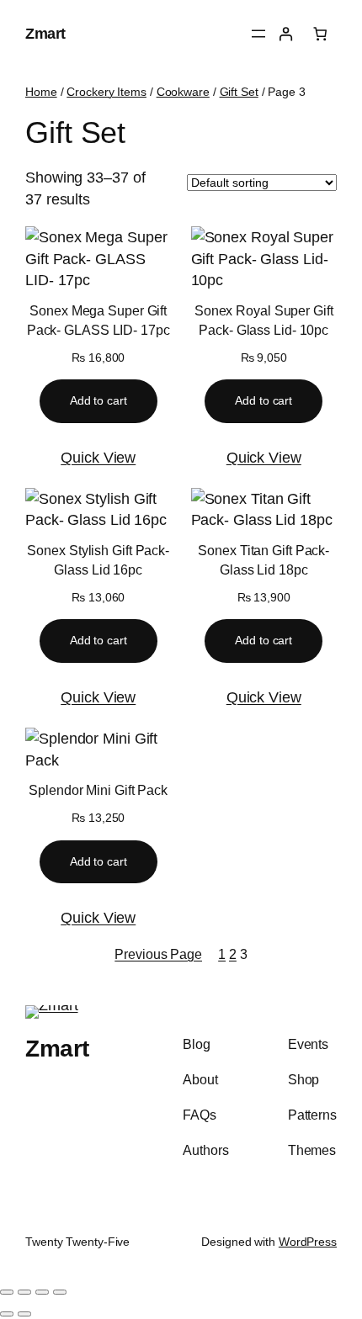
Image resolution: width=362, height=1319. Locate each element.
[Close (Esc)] (60, 1292)
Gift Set (239, 91)
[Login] (286, 34)
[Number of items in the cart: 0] (320, 34)
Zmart (45, 33)
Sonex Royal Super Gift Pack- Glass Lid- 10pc (263, 320)
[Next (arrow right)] (24, 1313)
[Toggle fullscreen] (24, 1292)
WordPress (308, 1241)
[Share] (42, 1292)
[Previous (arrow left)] (6, 1313)
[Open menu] (258, 34)
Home (41, 91)
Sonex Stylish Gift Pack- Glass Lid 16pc (98, 560)
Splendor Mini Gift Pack (98, 789)
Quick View (98, 457)
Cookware (183, 91)
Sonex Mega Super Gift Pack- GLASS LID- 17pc (98, 320)
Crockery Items (106, 91)
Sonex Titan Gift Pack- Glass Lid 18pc (263, 560)
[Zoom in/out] (6, 1292)
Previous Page (158, 953)
